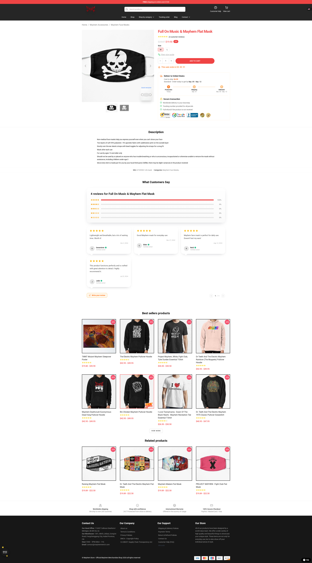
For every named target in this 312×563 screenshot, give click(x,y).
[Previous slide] (85, 65)
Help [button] (307, 560)
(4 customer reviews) (177, 37)
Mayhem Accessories (99, 25)
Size (159, 46)
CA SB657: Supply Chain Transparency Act (136, 542)
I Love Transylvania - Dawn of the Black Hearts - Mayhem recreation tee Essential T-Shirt (174, 415)
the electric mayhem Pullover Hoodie (136, 356)
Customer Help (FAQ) (166, 542)
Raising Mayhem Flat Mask (93, 484)
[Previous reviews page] (211, 296)
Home (84, 25)
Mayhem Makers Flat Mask (169, 484)
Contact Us (162, 539)
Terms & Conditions (127, 532)
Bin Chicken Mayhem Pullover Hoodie (136, 412)
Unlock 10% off (5, 552)
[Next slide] (150, 65)
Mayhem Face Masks (120, 25)
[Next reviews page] (223, 296)
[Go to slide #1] (111, 108)
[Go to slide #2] (124, 108)
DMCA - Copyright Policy (129, 539)
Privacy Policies (126, 535)
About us (123, 528)
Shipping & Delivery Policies (168, 528)
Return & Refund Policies (167, 535)
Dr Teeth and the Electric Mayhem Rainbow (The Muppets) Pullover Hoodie (211, 359)
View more (156, 431)
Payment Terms (164, 532)
